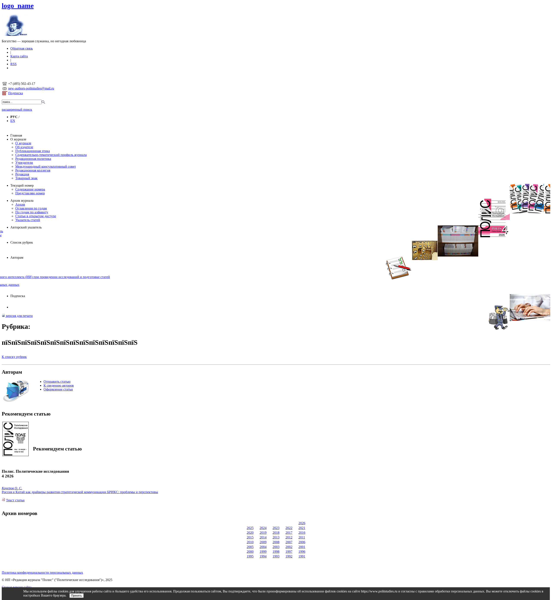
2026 (301, 523)
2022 (288, 528)
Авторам (16, 257)
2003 (276, 547)
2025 (250, 528)
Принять (76, 595)
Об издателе (24, 147)
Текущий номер (22, 185)
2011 (301, 537)
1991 (301, 556)
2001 (301, 547)
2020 (250, 532)
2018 (276, 532)
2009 (263, 542)
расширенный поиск (17, 109)
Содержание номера (30, 189)
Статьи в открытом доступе (35, 216)
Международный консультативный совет (45, 166)
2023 (276, 528)
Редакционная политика (33, 159)
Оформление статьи (58, 389)
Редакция (22, 174)
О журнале (18, 139)
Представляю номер (30, 193)
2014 (263, 537)
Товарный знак (26, 178)
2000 (250, 551)
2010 (250, 542)
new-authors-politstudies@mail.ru (31, 88)
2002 (288, 547)
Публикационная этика (32, 151)
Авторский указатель (26, 227)
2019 (263, 532)
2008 (276, 542)
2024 (263, 528)
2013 (276, 537)
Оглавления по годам (31, 208)
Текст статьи (15, 500)
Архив (20, 204)
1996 (301, 551)
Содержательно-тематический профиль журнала (51, 155)
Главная (16, 135)
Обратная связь (21, 48)
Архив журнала (21, 200)
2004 (263, 547)
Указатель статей (27, 220)
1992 (288, 556)
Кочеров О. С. (12, 488)
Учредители (24, 162)
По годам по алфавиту (31, 212)
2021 (301, 528)
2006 (301, 542)
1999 (263, 551)
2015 (250, 537)
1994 (263, 556)
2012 (288, 537)
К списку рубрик (14, 357)
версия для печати (19, 316)
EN (12, 121)
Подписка (15, 93)
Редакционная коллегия (32, 170)
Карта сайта (19, 56)
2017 (288, 532)
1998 (276, 551)
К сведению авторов (59, 385)
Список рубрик (21, 242)
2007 (288, 542)
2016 (301, 532)
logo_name (18, 5)
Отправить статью (57, 381)
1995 (250, 556)
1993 (276, 556)
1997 (288, 551)
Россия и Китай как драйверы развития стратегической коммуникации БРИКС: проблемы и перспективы (80, 492)
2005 (250, 547)
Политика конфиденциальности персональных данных (42, 572)
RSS (13, 64)
